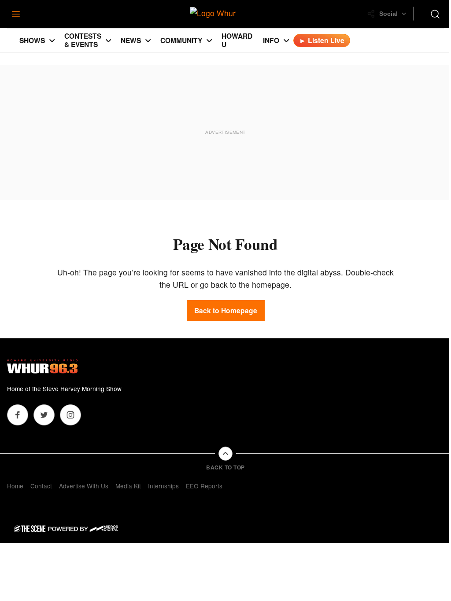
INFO (271, 40)
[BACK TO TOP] (225, 454)
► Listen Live (321, 40)
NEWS (131, 40)
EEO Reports (204, 485)
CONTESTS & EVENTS (82, 40)
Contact (41, 485)
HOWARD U (237, 40)
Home (15, 485)
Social (388, 14)
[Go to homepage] (42, 366)
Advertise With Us (83, 485)
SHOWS (32, 40)
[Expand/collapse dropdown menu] (52, 40)
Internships (163, 485)
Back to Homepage (225, 310)
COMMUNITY (181, 40)
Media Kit (128, 485)
